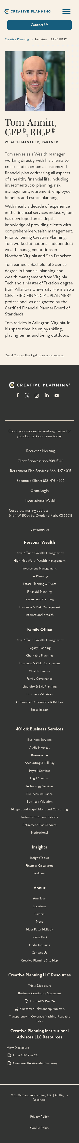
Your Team (39, 898)
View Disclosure (18, 1048)
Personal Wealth (39, 542)
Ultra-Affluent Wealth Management (39, 553)
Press (39, 922)
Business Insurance (39, 794)
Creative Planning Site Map (39, 960)
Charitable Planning (39, 655)
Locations (39, 906)
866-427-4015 (60, 471)
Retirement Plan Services (39, 825)
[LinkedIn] (46, 397)
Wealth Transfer (39, 671)
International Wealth (40, 500)
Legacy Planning (40, 648)
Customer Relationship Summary (42, 1009)
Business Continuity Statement (39, 993)
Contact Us (39, 953)
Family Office (39, 629)
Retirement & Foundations (39, 817)
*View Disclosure (39, 530)
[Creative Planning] (27, 11)
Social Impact (39, 710)
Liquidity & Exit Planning (39, 687)
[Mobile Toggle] (66, 11)
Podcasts (39, 873)
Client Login (39, 491)
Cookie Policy (39, 1128)
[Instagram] (36, 397)
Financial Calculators (39, 866)
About (40, 887)
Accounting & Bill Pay (39, 763)
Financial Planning (39, 592)
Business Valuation (40, 694)
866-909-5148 (52, 461)
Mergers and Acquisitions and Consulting (39, 809)
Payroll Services (39, 771)
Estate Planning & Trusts (39, 584)
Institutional (39, 833)
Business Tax (39, 755)
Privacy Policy (39, 1117)
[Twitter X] (27, 397)
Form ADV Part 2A (42, 1001)
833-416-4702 (53, 481)
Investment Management (39, 568)
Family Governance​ (39, 679)
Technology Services (39, 786)
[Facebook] (17, 397)
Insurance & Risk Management (39, 607)
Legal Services (39, 778)
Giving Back (39, 937)
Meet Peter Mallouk (39, 929)
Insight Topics (39, 858)
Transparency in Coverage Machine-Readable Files (39, 1018)
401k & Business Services (39, 729)
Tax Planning (39, 576)
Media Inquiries (39, 945)
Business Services (39, 740)
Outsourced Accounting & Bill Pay (39, 702)
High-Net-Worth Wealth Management (39, 561)
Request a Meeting (40, 451)
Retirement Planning (40, 599)
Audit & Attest (39, 748)
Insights (39, 847)
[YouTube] (56, 397)
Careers (39, 914)
